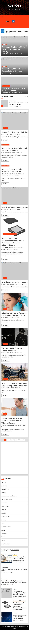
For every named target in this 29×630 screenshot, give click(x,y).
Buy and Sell (5, 489)
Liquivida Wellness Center (9, 425)
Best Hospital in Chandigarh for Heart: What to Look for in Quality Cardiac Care (20, 593)
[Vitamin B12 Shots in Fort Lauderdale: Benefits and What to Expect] (14, 407)
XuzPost (14, 5)
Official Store (6, 352)
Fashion (3, 510)
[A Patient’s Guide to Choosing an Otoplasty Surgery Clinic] (14, 302)
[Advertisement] (21, 21)
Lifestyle (5, 344)
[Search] (11, 21)
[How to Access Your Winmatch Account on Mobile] (4, 103)
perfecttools (6, 73)
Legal (3, 530)
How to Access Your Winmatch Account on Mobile (11, 49)
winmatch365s (6, 53)
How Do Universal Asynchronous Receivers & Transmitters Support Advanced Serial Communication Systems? (12, 242)
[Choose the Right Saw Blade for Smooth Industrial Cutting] (6, 558)
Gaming (3, 520)
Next (23, 439)
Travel (3, 540)
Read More (5, 140)
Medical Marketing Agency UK (10, 284)
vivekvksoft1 (6, 209)
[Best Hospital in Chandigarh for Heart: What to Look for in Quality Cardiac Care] (6, 593)
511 (19, 439)
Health (4, 203)
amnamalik (5, 317)
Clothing (3, 492)
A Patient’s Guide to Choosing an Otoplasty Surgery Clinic (14, 314)
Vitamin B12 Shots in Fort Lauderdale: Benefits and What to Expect (12, 420)
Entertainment (5, 506)
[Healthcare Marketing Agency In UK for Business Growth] (6, 617)
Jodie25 (4, 249)
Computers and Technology (9, 234)
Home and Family (6, 527)
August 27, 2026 (16, 53)
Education (4, 503)
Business (4, 66)
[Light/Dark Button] (7, 21)
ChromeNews (21, 626)
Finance (3, 513)
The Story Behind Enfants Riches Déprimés (12, 349)
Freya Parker (6, 387)
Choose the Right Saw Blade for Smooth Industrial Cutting (14, 70)
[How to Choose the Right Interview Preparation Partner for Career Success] (14, 166)
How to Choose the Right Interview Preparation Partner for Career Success (12, 171)
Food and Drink (5, 516)
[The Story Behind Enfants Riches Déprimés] (14, 337)
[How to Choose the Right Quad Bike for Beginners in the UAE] (14, 372)
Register (13, 21)
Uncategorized (5, 44)
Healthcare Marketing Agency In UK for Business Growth (20, 616)
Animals (3, 482)
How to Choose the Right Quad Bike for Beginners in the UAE (14, 384)
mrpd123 (5, 176)
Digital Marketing (6, 499)
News (3, 537)
